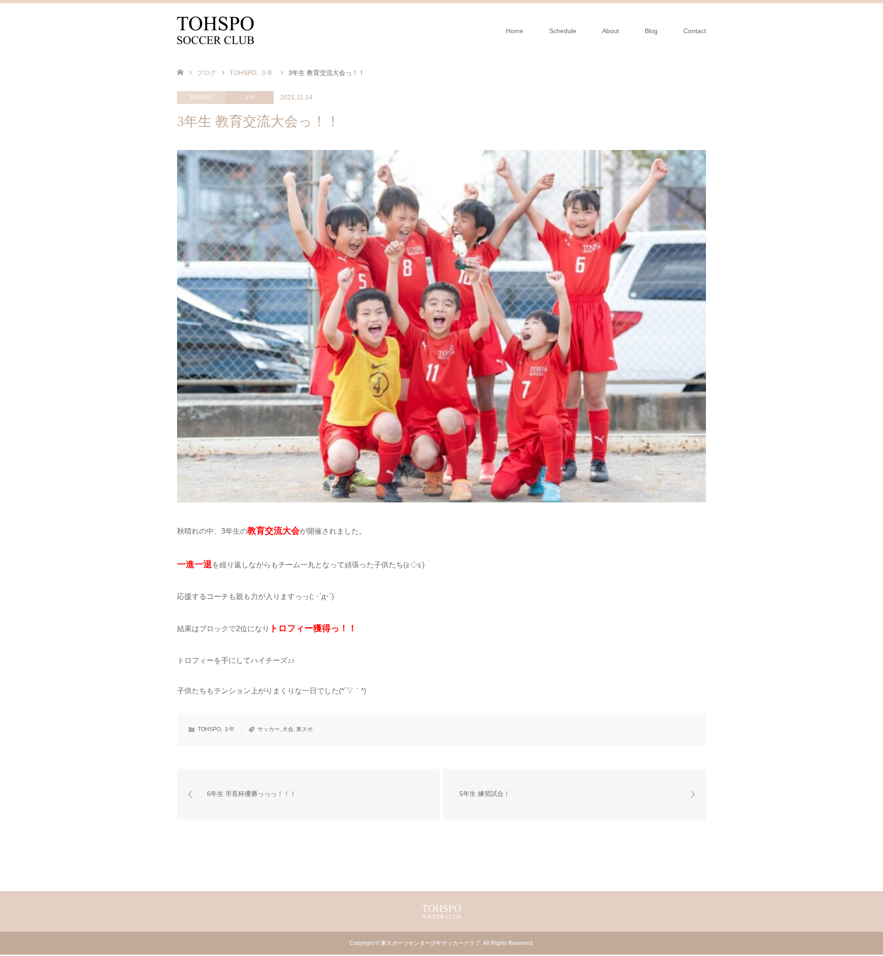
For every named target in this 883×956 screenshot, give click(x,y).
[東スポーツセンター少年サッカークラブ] (215, 30)
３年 (249, 97)
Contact (694, 31)
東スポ (304, 729)
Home (514, 31)
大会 (287, 729)
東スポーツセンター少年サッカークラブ (430, 943)
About (610, 31)
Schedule (562, 31)
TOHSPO (201, 97)
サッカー (269, 729)
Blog (651, 31)
